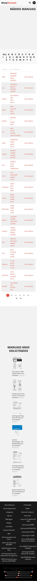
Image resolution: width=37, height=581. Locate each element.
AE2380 (12, 78)
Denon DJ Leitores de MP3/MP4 (9, 544)
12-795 (12, 278)
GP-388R (12, 122)
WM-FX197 (12, 86)
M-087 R (12, 256)
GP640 (12, 124)
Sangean (4, 99)
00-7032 (12, 205)
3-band (12, 210)
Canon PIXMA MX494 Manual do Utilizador (28, 540)
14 (20, 298)
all (5, 54)
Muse (3, 253)
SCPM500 (12, 227)
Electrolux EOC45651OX (28, 528)
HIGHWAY (12, 243)
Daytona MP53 (13, 282)
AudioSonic (4, 264)
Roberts (4, 110)
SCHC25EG (13, 234)
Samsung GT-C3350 (28, 535)
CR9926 (12, 208)
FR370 (11, 128)
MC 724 (12, 146)
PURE (3, 242)
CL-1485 (12, 267)
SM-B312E (12, 155)
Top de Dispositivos (9, 508)
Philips (3, 76)
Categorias (9, 512)
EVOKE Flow (13, 238)
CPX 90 (12, 179)
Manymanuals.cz (25, 575)
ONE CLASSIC (13, 241)
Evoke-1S (12, 245)
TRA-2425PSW (13, 221)
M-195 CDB (13, 252)
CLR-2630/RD (13, 216)
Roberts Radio (5, 209)
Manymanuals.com (12, 572)
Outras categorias (29, 76)
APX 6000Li (13, 117)
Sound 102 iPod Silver (15, 135)
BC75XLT (12, 142)
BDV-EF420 (13, 89)
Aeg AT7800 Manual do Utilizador (28, 558)
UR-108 (12, 183)
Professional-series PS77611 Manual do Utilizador (18, 395)
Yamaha (4, 198)
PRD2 (11, 97)
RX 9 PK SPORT (13, 175)
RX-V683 (12, 199)
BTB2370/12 (13, 80)
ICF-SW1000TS (13, 84)
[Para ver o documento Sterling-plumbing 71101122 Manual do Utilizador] (17, 457)
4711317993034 (14, 95)
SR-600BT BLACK (14, 168)
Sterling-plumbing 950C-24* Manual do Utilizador (18, 418)
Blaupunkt (4, 286)
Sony (3, 88)
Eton (3, 132)
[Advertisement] (18, 30)
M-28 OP (12, 254)
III (10, 119)
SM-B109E (12, 157)
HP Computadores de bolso (9, 538)
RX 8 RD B (12, 177)
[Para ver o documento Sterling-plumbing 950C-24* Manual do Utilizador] (17, 407)
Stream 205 (13, 108)
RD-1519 (12, 263)
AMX (8, 534)
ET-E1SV (12, 130)
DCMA (27, 508)
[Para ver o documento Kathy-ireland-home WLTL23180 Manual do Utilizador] (17, 481)
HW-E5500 (12, 150)
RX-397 (12, 201)
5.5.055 (12, 212)
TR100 (11, 188)
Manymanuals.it (25, 574)
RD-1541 (12, 265)
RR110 (11, 186)
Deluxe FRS (13, 276)
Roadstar (4, 220)
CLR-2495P (12, 223)
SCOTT (3, 176)
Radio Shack (5, 275)
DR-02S (12, 164)
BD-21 (11, 289)
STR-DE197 (13, 91)
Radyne (9, 523)
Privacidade (27, 505)
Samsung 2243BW (28, 525)
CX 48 (11, 172)
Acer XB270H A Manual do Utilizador (28, 547)
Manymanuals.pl (12, 575)
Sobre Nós (27, 516)
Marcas (9, 516)
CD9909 (12, 113)
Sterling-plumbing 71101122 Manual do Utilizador (18, 467)
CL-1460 (12, 260)
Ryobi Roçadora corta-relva (9, 549)
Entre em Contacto (27, 512)
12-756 (12, 271)
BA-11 (11, 285)
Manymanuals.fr (12, 574)
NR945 (12, 190)
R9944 (11, 106)
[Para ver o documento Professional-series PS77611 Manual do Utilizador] (17, 385)
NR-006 (12, 166)
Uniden (4, 143)
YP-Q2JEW (12, 153)
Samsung (4, 154)
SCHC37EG (13, 230)
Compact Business (9, 530)
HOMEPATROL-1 (14, 139)
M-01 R (12, 249)
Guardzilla (9, 526)
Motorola (4, 121)
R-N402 (12, 194)
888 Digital (9, 519)
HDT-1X (12, 102)
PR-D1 (11, 100)
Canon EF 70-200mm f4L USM (28, 520)
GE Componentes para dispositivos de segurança (9, 554)
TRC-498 (12, 274)
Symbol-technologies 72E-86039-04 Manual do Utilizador (17, 442)
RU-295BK (12, 219)
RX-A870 (12, 197)
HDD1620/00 (13, 73)
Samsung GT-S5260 (28, 532)
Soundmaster (5, 187)
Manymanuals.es (10, 577)
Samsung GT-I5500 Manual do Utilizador (28, 553)
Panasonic (4, 231)
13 (16, 298)
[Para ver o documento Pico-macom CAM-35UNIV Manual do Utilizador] (17, 363)
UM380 (12, 144)
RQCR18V (12, 232)
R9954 (11, 111)
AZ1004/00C (13, 75)
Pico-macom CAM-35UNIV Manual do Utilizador (18, 373)
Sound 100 (12, 133)
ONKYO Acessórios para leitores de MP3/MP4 (9, 560)
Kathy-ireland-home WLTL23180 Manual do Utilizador (18, 491)
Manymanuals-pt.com (25, 577)
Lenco (3, 165)
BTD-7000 (12, 287)
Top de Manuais (9, 505)
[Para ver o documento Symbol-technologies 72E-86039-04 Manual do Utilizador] (17, 431)
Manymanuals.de (25, 572)
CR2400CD (12, 161)
